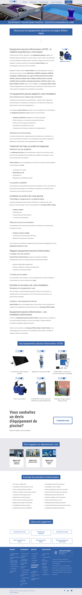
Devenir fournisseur (45, 567)
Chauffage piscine (23, 563)
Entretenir (34, 560)
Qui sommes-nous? (46, 554)
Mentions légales (23, 590)
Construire (35, 553)
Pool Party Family (13, 571)
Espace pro (46, 574)
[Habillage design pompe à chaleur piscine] (62, 386)
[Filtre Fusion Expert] (20, 386)
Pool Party (13, 568)
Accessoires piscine (24, 575)
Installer (34, 556)
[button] (62, 420)
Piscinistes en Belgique (35, 579)
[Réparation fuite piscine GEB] (41, 359)
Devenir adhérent (44, 563)
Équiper (34, 562)
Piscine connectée (23, 580)
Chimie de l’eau (25, 578)
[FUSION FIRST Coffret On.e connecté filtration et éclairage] (62, 359)
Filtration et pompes (24, 556)
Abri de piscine (25, 570)
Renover (34, 558)
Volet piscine (25, 572)
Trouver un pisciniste (34, 572)
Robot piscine (25, 553)
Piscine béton (14, 566)
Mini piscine (14, 564)
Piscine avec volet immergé (13, 561)
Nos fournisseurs (45, 560)
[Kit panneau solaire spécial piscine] (20, 359)
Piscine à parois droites (14, 558)
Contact (45, 572)
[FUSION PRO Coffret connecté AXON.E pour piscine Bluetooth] (41, 386)
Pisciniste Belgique (14, 592)
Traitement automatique (23, 560)
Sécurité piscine (23, 567)
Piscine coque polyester (14, 554)
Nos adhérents (47, 557)
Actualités (45, 570)
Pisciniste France (31, 590)
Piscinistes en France (35, 575)
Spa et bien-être (24, 584)
